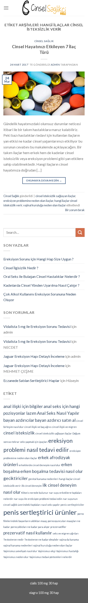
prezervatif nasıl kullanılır (27, 532)
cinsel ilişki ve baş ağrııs (37, 426)
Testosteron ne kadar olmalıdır (41, 539)
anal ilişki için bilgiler (23, 406)
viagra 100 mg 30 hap (44, 593)
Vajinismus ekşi (47, 551)
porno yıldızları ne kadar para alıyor (30, 526)
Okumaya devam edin (44, 180)
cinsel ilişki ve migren (64, 426)
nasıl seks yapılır (50, 504)
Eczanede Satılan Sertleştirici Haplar (31, 380)
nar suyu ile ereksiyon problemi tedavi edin (38, 498)
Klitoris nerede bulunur (34, 492)
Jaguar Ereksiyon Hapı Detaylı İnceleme (34, 356)
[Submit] (80, 232)
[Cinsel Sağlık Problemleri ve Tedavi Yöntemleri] (44, 7)
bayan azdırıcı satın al (55, 420)
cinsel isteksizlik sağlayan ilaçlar (55, 196)
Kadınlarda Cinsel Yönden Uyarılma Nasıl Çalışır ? (41, 285)
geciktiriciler (15, 478)
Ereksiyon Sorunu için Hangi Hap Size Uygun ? (38, 259)
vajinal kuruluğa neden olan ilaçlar (44, 205)
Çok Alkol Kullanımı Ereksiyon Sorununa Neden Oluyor (39, 297)
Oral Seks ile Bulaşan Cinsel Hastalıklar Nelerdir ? (41, 276)
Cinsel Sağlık (44, 41)
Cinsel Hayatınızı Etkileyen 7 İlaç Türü (44, 49)
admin (55, 64)
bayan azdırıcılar (18, 420)
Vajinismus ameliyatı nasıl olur (20, 551)
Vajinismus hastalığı (67, 551)
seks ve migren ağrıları (66, 533)
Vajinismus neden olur (16, 556)
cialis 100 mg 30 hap (44, 583)
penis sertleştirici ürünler (40, 512)
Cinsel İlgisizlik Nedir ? (20, 268)
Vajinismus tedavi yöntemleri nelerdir (50, 556)
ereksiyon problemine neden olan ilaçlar (28, 201)
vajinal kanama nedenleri (17, 545)
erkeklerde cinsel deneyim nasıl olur (39, 465)
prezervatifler (58, 526)
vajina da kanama (69, 539)
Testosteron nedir (13, 539)
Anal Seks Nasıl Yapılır (58, 413)
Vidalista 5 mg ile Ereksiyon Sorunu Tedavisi (37, 326)
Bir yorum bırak (75, 210)
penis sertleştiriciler (72, 504)
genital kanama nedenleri (43, 478)
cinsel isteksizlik (19, 432)
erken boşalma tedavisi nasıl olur (51, 471)
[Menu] (6, 7)
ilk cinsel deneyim (31, 485)
